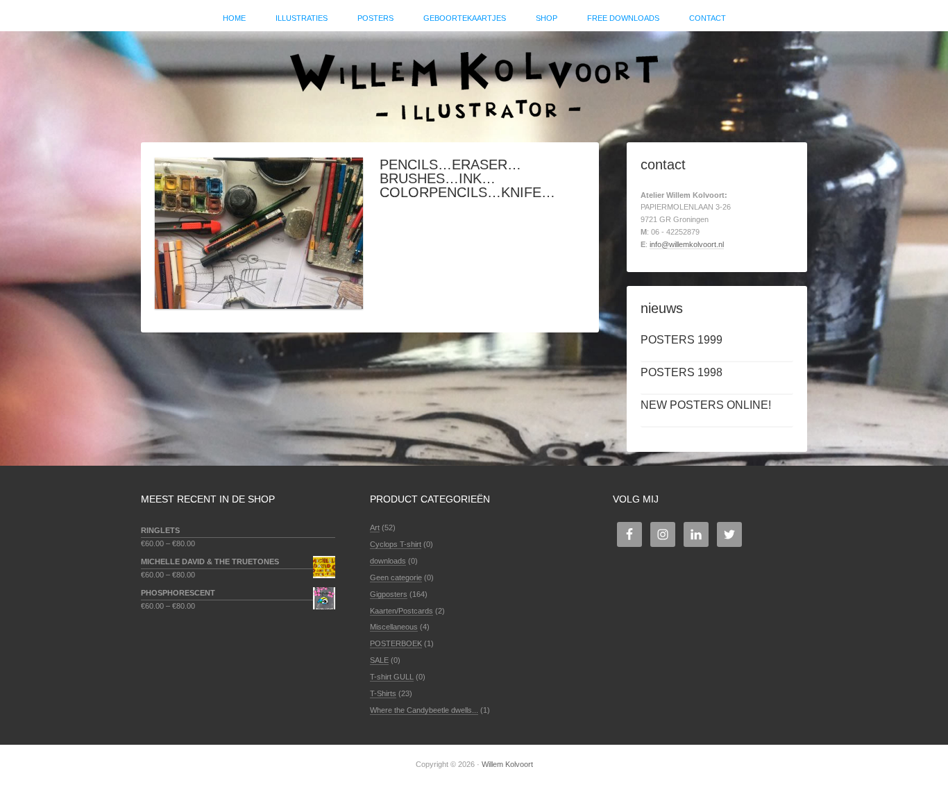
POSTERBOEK (396, 643)
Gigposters (388, 594)
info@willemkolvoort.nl (687, 244)
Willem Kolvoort (474, 79)
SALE (379, 660)
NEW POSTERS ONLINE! (706, 405)
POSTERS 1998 (681, 372)
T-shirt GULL (392, 677)
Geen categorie (396, 577)
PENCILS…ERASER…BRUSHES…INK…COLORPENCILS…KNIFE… (467, 178)
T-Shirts (383, 693)
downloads (388, 561)
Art (375, 527)
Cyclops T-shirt (395, 544)
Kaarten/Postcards (401, 611)
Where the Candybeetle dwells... (424, 710)
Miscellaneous (394, 627)
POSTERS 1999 (681, 340)
